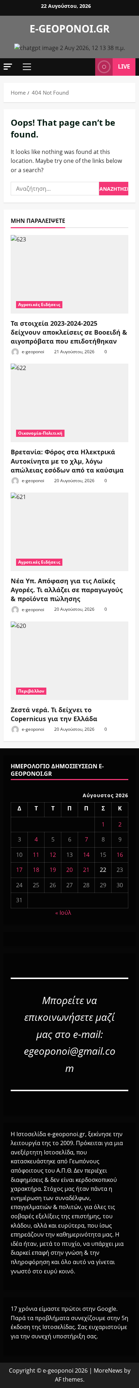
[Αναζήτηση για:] (55, 188)
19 (53, 870)
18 (36, 870)
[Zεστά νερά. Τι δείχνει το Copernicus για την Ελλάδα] (69, 660)
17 (19, 870)
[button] (8, 67)
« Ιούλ (63, 913)
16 (120, 855)
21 (86, 870)
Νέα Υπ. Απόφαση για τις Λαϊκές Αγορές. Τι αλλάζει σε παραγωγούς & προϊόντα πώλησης (67, 589)
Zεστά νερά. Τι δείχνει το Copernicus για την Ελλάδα (54, 714)
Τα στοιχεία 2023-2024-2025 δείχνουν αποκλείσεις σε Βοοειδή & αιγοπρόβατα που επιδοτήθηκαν (69, 332)
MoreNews (108, 1370)
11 (36, 855)
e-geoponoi (32, 352)
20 (69, 870)
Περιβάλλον (31, 691)
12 (53, 855)
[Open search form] (86, 67)
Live (124, 66)
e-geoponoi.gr (69, 28)
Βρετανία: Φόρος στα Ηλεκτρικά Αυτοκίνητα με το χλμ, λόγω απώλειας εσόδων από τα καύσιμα (67, 461)
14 (86, 855)
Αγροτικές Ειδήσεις (39, 304)
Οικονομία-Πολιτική (40, 433)
